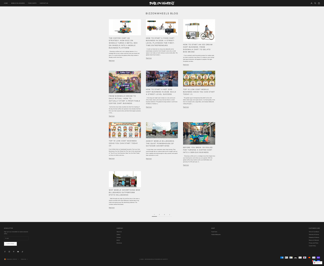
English (23, 259)
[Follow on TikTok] (22, 251)
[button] (317, 262)
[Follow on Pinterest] (14, 251)
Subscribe (10, 244)
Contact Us (44, 3)
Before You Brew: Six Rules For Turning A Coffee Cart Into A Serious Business (198, 150)
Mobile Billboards (18, 3)
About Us (119, 232)
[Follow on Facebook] (5, 251)
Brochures (119, 243)
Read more (111, 60)
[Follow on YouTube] (18, 251)
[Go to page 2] (169, 214)
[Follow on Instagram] (9, 251)
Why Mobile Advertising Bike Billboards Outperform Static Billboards (124, 192)
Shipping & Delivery (314, 237)
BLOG (118, 240)
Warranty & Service (314, 234)
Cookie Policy (312, 246)
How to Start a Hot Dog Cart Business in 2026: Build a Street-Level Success (161, 92)
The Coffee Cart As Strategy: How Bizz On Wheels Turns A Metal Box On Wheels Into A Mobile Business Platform (123, 43)
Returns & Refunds (314, 240)
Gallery (118, 234)
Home (6, 3)
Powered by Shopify (161, 259)
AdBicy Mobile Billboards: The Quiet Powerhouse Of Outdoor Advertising (160, 143)
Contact (119, 237)
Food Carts (32, 3)
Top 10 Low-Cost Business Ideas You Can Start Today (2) (123, 143)
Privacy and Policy (313, 243)
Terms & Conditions (314, 232)
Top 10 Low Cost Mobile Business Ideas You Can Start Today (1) (199, 92)
